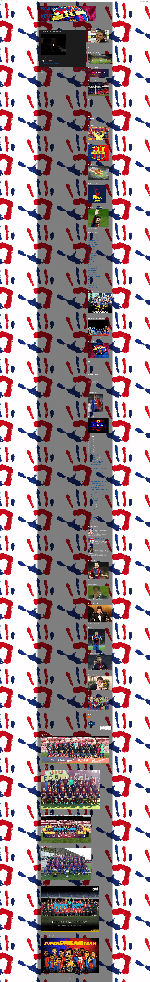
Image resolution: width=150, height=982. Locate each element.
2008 (91, 453)
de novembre (94, 457)
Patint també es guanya (100, 529)
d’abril (93, 513)
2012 (91, 445)
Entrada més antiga (78, 69)
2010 (91, 449)
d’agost (93, 504)
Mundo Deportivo (92, 366)
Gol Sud (90, 259)
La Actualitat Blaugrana (94, 263)
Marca (89, 369)
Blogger (86, 978)
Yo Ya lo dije (91, 283)
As (89, 368)
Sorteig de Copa (95, 487)
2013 (91, 443)
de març (93, 515)
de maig (93, 511)
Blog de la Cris (91, 257)
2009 (91, 451)
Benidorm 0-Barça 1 (96, 464)
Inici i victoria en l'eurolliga (97, 473)
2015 (91, 439)
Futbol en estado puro (93, 244)
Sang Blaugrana (92, 270)
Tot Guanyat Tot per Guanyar (95, 265)
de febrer (93, 517)
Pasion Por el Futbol (93, 240)
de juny (93, 509)
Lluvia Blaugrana (92, 272)
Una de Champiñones (93, 281)
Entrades (104, 726)
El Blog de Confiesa (93, 238)
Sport (89, 364)
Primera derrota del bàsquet (98, 485)
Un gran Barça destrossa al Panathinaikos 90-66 (97, 462)
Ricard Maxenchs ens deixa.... (98, 479)
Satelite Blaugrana (92, 274)
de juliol (93, 506)
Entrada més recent (47, 69)
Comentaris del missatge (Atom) (57, 72)
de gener (93, 519)
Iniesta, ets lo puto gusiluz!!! (98, 477)
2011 (91, 447)
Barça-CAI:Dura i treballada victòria (99, 468)
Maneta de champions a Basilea (99, 475)
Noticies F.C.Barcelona (94, 251)
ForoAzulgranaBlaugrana (94, 266)
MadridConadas (92, 242)
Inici (63, 69)
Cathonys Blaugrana (93, 246)
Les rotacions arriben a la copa (98, 466)
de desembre (94, 455)
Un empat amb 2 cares (100, 549)
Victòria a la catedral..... (97, 483)
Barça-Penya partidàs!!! (97, 494)
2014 (91, 441)
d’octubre (93, 459)
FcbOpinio (90, 279)
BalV (91, 717)
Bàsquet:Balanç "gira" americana (99, 481)
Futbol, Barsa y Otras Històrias (95, 236)
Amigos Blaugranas (93, 248)
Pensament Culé (92, 235)
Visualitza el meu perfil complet (96, 719)
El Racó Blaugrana (93, 278)
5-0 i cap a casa (95, 470)
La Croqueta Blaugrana (94, 276)
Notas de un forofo (93, 285)
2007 (91, 521)
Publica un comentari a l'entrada (51, 63)
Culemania (91, 261)
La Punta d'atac (92, 249)
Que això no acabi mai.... (97, 496)
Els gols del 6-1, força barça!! (98, 492)
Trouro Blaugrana (92, 255)
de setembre (94, 502)
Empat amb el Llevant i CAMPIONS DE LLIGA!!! (101, 539)
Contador (90, 121)
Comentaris (105, 729)
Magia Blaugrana (92, 287)
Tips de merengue (92, 268)
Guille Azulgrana (92, 253)
